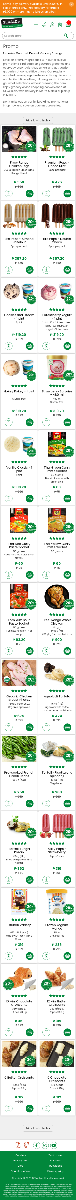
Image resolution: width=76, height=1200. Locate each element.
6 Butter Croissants (19, 1077)
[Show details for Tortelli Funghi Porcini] (19, 825)
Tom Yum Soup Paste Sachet (19, 622)
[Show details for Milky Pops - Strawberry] (57, 825)
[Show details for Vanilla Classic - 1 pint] (19, 444)
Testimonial (56, 1155)
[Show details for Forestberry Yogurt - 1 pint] (57, 292)
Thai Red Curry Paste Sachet (19, 546)
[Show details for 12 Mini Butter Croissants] (57, 978)
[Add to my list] (8, 193)
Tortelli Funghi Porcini (19, 851)
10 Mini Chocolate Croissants (19, 1003)
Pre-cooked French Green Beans (19, 774)
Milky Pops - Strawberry (57, 851)
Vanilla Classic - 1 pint (19, 469)
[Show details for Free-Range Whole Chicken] (57, 597)
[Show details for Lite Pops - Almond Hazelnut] (19, 215)
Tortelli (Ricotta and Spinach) (57, 774)
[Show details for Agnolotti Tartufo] (57, 673)
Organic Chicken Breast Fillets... (19, 698)
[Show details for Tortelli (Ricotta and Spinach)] (57, 749)
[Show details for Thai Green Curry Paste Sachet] (57, 444)
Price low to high (37, 120)
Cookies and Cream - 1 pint (19, 317)
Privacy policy (55, 1171)
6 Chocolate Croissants (57, 1079)
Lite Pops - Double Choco (57, 241)
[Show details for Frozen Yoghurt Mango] (57, 902)
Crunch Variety (19, 925)
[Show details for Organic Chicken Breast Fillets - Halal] (19, 673)
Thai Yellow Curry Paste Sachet (57, 546)
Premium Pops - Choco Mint (57, 164)
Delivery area (20, 1160)
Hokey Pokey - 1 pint (19, 391)
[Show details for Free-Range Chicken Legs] (19, 139)
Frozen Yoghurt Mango (57, 927)
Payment (55, 1160)
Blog (20, 1165)
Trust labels (55, 1165)
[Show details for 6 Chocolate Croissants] (57, 1054)
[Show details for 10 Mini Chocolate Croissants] (19, 978)
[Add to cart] (30, 193)
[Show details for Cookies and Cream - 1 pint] (19, 292)
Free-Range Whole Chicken (57, 622)
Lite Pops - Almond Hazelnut (19, 241)
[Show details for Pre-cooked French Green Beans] (19, 749)
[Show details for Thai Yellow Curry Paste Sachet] (57, 520)
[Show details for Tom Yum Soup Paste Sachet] (19, 597)
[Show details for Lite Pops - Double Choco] (57, 215)
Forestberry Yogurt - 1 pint (57, 317)
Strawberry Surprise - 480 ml (57, 393)
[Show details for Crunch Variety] (19, 902)
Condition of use (20, 1171)
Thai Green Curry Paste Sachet (57, 469)
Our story (20, 1155)
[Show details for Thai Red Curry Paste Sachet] (19, 520)
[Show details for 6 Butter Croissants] (19, 1054)
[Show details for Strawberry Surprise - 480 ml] (57, 368)
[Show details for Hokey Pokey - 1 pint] (19, 368)
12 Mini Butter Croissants (57, 1003)
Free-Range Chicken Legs (19, 164)
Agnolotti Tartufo (57, 696)
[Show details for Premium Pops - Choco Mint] (57, 139)
